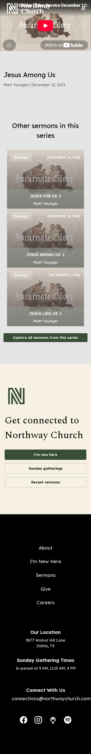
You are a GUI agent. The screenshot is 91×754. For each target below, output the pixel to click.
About (45, 548)
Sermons (46, 575)
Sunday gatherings (46, 468)
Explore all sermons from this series (45, 337)
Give (46, 589)
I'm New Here (45, 561)
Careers (46, 602)
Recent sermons (45, 482)
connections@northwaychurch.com (51, 698)
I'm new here (45, 454)
